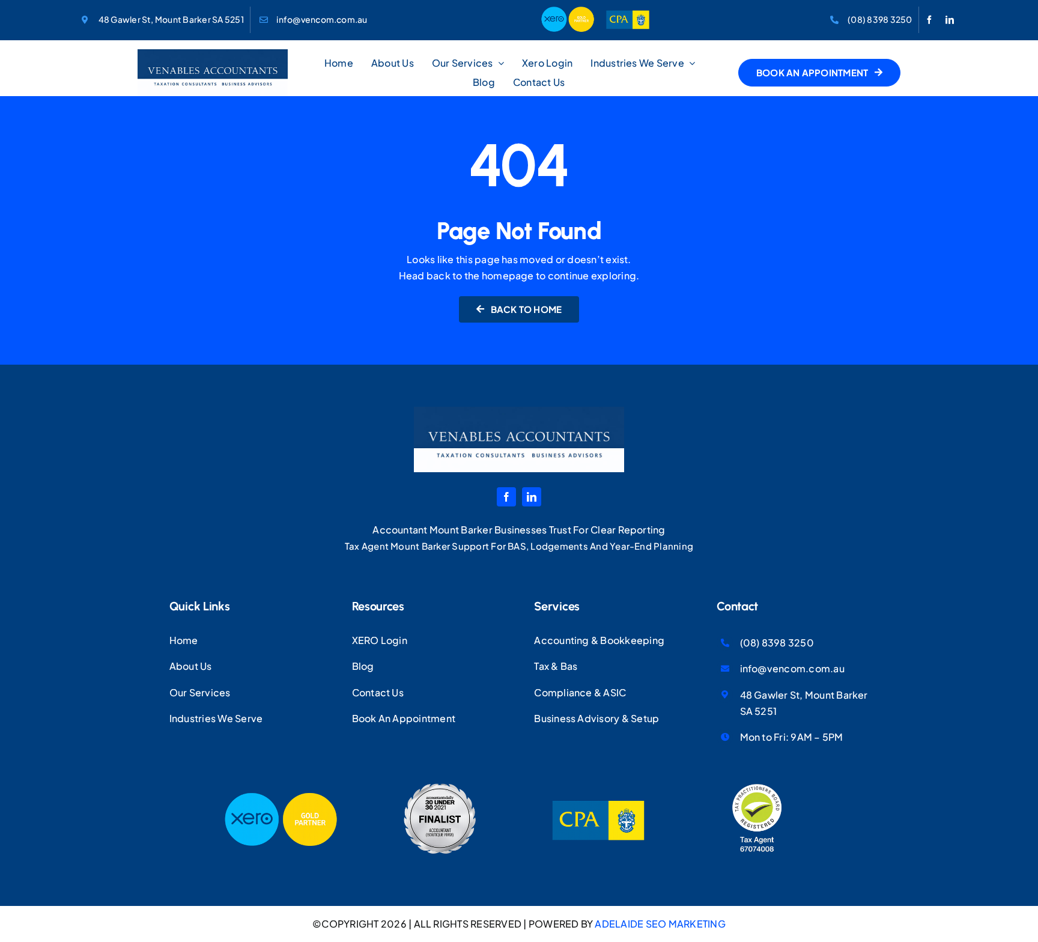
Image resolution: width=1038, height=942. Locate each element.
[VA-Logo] (213, 53)
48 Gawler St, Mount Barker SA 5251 (171, 19)
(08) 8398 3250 (880, 19)
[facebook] (929, 20)
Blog (363, 666)
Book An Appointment (404, 718)
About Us (190, 666)
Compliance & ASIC (580, 692)
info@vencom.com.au (321, 19)
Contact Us (378, 692)
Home (183, 640)
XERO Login (379, 640)
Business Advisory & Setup (596, 718)
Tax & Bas (555, 666)
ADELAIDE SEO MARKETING (660, 923)
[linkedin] (949, 20)
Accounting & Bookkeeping (599, 640)
